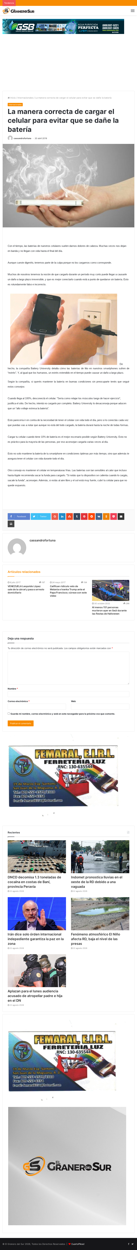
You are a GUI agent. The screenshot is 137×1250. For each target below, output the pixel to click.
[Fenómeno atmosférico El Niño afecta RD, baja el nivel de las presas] (100, 913)
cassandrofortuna (22, 138)
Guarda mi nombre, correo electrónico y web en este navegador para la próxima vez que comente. (63, 713)
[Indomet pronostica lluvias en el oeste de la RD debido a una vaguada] (100, 856)
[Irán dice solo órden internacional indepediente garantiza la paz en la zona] (37, 913)
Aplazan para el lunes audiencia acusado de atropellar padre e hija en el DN (35, 996)
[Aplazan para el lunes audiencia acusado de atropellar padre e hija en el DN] (37, 970)
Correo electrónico (19, 701)
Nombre (13, 688)
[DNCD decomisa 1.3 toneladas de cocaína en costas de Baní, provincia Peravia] (37, 856)
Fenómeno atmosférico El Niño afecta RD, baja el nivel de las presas (95, 939)
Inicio (13, 97)
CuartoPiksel (77, 1244)
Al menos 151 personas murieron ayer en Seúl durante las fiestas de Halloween (109, 610)
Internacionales (25, 97)
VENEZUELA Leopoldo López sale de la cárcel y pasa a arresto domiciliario (26, 589)
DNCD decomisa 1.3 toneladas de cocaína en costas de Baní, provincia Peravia (34, 882)
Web (73, 701)
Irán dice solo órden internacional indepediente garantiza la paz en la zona (36, 939)
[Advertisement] (68, 65)
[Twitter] (132, 1244)
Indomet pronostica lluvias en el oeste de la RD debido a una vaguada (96, 882)
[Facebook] (128, 1244)
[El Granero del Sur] (18, 11)
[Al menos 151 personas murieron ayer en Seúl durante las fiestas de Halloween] (110, 590)
